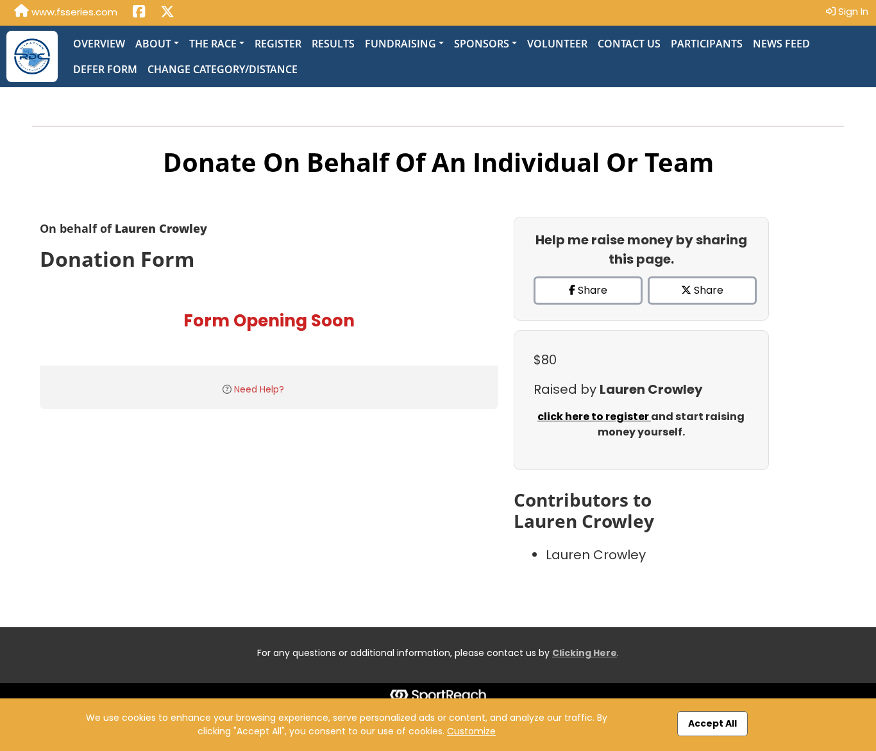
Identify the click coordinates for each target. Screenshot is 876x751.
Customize (471, 731)
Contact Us (629, 44)
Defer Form (105, 69)
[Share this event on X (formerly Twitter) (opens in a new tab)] (167, 12)
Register (278, 44)
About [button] (153, 44)
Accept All (712, 723)
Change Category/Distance (222, 69)
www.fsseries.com (73, 12)
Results (333, 44)
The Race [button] (213, 44)
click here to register (594, 416)
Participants (707, 44)
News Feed (781, 44)
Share (591, 290)
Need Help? (259, 389)
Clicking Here (584, 652)
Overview (99, 44)
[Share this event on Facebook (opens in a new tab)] (139, 12)
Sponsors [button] (481, 44)
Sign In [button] (852, 11)
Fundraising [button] (400, 44)
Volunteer (557, 44)
